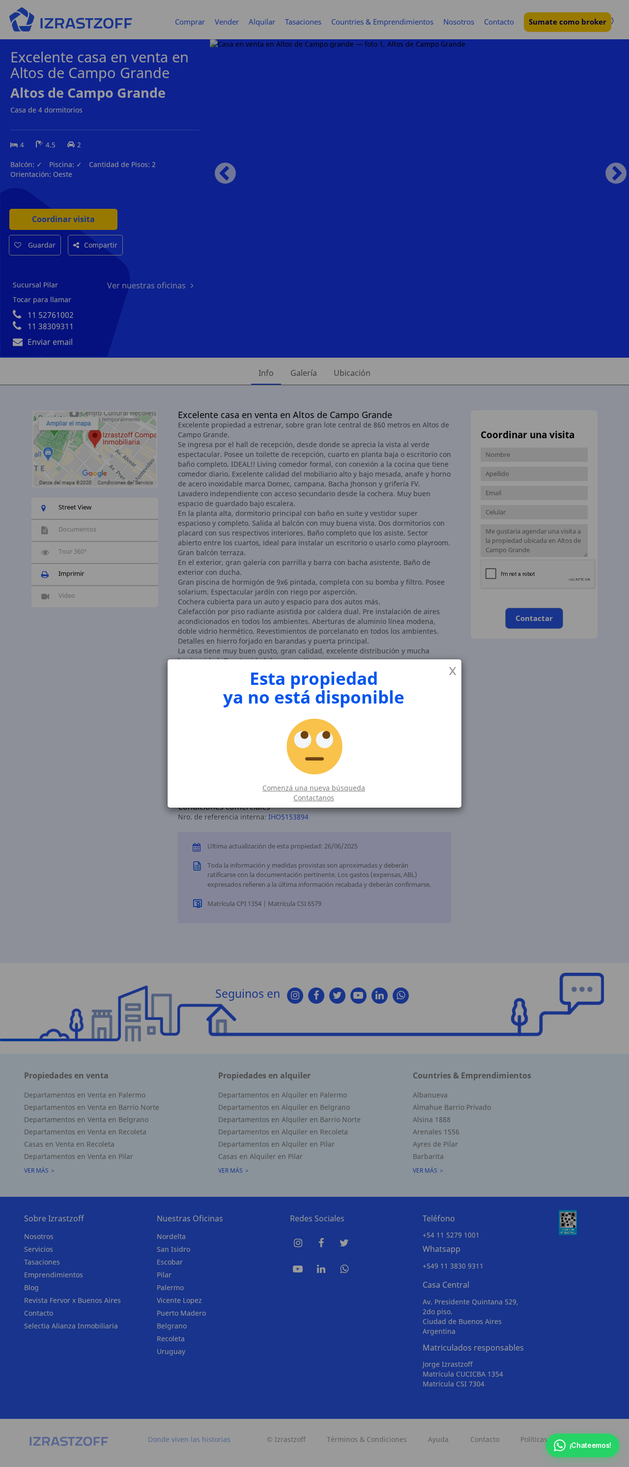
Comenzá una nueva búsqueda (313, 787)
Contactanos (313, 797)
